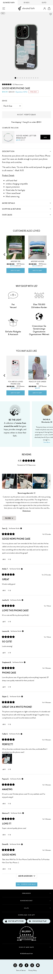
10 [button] (35, 78)
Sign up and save (26, 947)
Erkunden (26, 893)
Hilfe (26, 908)
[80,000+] (26, 940)
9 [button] (33, 78)
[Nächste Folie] (49, 481)
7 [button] (29, 78)
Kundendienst (26, 901)
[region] (26, 481)
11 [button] (38, 78)
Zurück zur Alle (28, 884)
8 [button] (31, 78)
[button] (12, 84)
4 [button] (22, 78)
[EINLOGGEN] (44, 8)
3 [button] (20, 78)
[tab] (26, 151)
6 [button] (26, 78)
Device (4, 101)
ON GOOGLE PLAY (39, 921)
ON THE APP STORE (16, 921)
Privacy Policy (32, 970)
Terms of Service (21, 970)
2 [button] (18, 78)
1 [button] (15, 78)
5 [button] (24, 78)
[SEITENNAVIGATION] (3, 8)
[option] (26, 46)
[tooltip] (34, 493)
